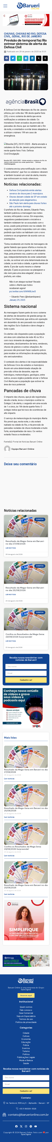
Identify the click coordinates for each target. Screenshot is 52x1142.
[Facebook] (16, 1126)
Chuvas (9, 33)
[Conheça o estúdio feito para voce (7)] (26, 966)
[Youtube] (35, 1126)
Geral (16, 36)
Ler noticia (11, 548)
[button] (6, 58)
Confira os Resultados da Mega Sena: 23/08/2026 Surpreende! (25, 635)
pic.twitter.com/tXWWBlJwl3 (22, 291)
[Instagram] (26, 1126)
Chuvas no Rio (25, 33)
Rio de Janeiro (32, 36)
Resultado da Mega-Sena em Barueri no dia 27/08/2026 (25, 542)
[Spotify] (30, 1126)
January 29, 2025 (17, 300)
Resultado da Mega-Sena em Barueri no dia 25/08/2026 (25, 589)
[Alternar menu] (5, 5)
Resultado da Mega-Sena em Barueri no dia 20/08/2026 (26, 886)
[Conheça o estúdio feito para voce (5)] (26, 25)
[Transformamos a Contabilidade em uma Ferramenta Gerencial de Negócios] (23, 727)
